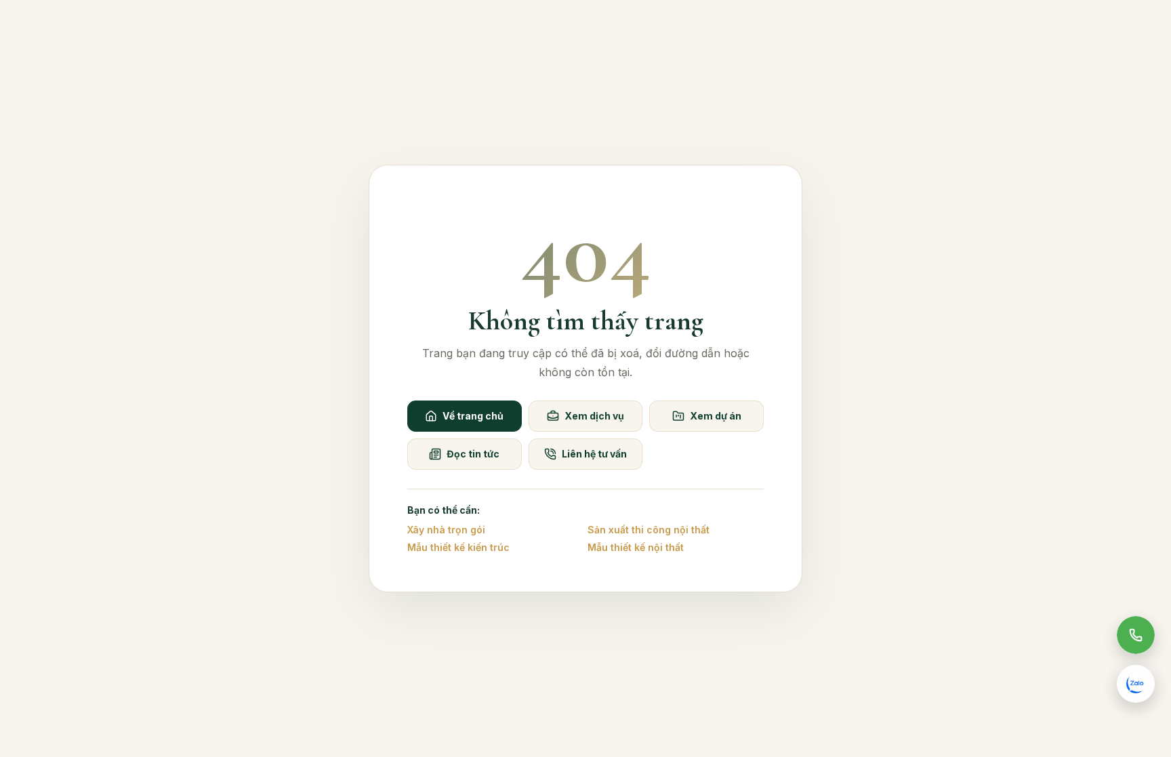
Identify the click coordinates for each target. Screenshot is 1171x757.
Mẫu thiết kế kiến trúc (458, 547)
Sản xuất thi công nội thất (649, 529)
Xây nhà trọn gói (446, 529)
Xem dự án (715, 416)
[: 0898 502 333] (1136, 635)
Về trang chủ (473, 416)
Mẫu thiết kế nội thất (636, 547)
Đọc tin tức (473, 453)
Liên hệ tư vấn (594, 453)
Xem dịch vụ (594, 416)
